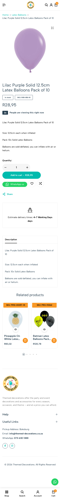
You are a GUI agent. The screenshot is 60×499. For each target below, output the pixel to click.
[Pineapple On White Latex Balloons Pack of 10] (15, 320)
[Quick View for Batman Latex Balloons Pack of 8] (44, 329)
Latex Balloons (19, 15)
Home (5, 15)
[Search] (46, 5)
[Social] (5, 446)
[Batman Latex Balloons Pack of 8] (44, 320)
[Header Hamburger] (4, 5)
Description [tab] (11, 239)
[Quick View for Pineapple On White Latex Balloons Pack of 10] (15, 329)
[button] (40, 183)
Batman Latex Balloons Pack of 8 (41, 337)
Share (10, 194)
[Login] (51, 5)
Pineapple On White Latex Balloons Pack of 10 (12, 337)
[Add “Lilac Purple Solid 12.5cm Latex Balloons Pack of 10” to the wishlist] (32, 183)
